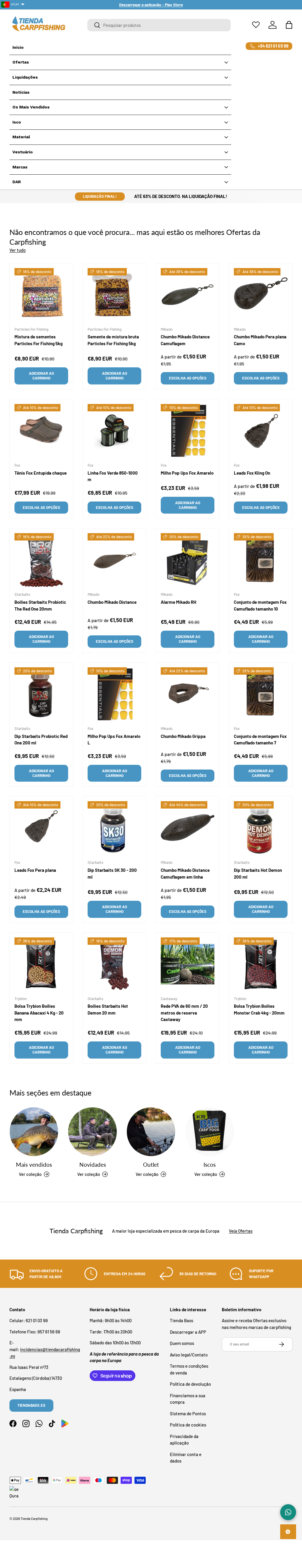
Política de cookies (188, 1424)
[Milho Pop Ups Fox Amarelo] (187, 431)
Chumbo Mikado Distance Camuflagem (185, 340)
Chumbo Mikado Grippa (183, 736)
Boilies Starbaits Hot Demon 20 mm (108, 1009)
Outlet (151, 1164)
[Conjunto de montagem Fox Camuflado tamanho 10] (261, 560)
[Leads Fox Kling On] (261, 431)
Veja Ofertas (240, 1231)
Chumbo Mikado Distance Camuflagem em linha (185, 873)
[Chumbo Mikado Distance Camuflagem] (187, 295)
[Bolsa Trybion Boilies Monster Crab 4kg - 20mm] (261, 964)
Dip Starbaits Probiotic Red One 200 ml (41, 739)
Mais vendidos (34, 1164)
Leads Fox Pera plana (35, 870)
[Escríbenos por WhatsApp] (288, 1512)
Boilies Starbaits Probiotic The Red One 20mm (40, 605)
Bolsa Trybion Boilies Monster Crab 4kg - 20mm (259, 1009)
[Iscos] (209, 1131)
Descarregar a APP (188, 1332)
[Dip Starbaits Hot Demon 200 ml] (261, 828)
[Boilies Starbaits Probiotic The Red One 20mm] (41, 560)
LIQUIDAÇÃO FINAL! (100, 196)
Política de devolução (190, 1384)
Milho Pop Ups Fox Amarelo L (114, 739)
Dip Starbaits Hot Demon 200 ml (258, 873)
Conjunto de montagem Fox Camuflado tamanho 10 (260, 605)
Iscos (209, 1164)
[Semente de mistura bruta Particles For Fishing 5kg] (114, 295)
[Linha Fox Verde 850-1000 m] (114, 431)
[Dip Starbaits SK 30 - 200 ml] (114, 828)
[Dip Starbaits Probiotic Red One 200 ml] (41, 694)
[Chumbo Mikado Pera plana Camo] (261, 295)
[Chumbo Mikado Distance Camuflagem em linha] (187, 828)
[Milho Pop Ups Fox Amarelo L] (114, 694)
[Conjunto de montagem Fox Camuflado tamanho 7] (261, 694)
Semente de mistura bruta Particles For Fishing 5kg (113, 340)
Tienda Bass (181, 1320)
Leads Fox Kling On (252, 472)
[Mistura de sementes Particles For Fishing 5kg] (41, 295)
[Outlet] (151, 1131)
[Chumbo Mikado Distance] (114, 560)
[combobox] (159, 25)
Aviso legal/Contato (189, 1354)
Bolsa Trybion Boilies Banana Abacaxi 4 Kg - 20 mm (39, 1012)
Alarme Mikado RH (178, 602)
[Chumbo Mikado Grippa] (187, 694)
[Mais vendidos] (34, 1131)
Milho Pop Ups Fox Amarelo (187, 472)
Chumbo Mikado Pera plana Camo (260, 340)
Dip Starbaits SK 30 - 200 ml (112, 873)
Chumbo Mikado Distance (112, 602)
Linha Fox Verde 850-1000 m (113, 476)
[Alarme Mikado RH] (187, 560)
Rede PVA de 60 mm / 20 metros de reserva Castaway (184, 1012)
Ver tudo (17, 250)
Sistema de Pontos (188, 1413)
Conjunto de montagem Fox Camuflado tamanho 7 (260, 739)
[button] (289, 24)
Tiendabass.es (31, 1405)
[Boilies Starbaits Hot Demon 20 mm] (114, 964)
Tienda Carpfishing (34, 1518)
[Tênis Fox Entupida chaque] (41, 431)
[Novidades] (92, 1131)
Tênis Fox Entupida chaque (40, 472)
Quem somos (182, 1343)
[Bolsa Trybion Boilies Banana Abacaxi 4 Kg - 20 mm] (41, 964)
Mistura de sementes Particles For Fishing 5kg (38, 340)
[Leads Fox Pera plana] (41, 828)
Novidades (92, 1164)
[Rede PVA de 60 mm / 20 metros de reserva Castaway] (187, 964)
